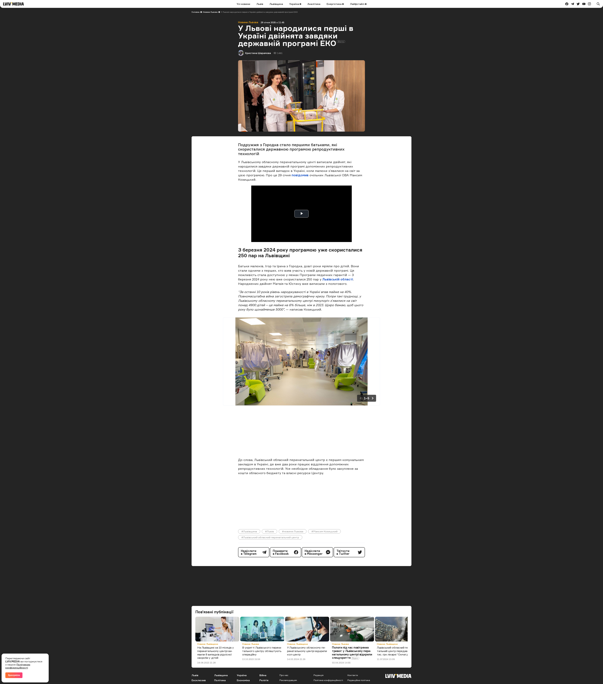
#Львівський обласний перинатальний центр (270, 537)
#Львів (269, 531)
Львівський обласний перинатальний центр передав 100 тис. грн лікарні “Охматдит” (396, 651)
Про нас (284, 675)
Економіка (243, 680)
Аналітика (313, 3)
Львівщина (276, 3)
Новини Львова (210, 12)
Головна (195, 12)
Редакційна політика (359, 680)
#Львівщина (249, 531)
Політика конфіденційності (328, 680)
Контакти (353, 675)
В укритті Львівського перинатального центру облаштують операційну (262, 651)
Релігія (263, 680)
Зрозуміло (14, 675)
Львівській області (337, 279)
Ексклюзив (199, 680)
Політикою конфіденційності (17, 666)
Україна (294, 3)
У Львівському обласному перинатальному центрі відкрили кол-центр (307, 651)
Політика (220, 680)
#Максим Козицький (324, 531)
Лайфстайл (357, 3)
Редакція (318, 675)
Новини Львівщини (207, 644)
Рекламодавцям (288, 680)
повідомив (300, 175)
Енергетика (334, 3)
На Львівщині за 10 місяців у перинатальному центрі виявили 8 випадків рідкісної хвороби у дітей (215, 652)
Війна (262, 675)
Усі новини (243, 3)
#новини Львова (292, 531)
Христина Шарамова (258, 53)
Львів (259, 3)
